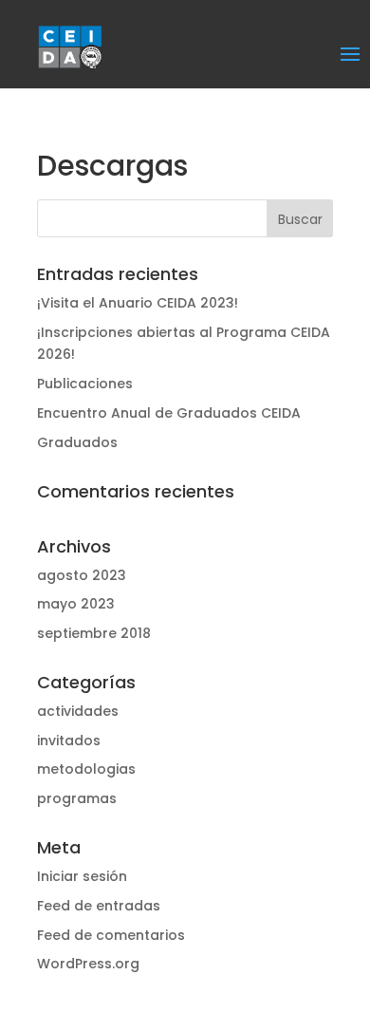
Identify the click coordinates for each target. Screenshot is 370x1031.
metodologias (86, 768)
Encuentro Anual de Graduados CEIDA (169, 412)
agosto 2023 (81, 575)
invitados (69, 740)
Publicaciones (85, 383)
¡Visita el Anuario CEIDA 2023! (137, 302)
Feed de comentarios (111, 935)
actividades (78, 711)
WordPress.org (88, 963)
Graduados (77, 442)
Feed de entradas (98, 905)
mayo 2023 (76, 603)
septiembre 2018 (94, 633)
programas (77, 798)
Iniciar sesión (82, 876)
